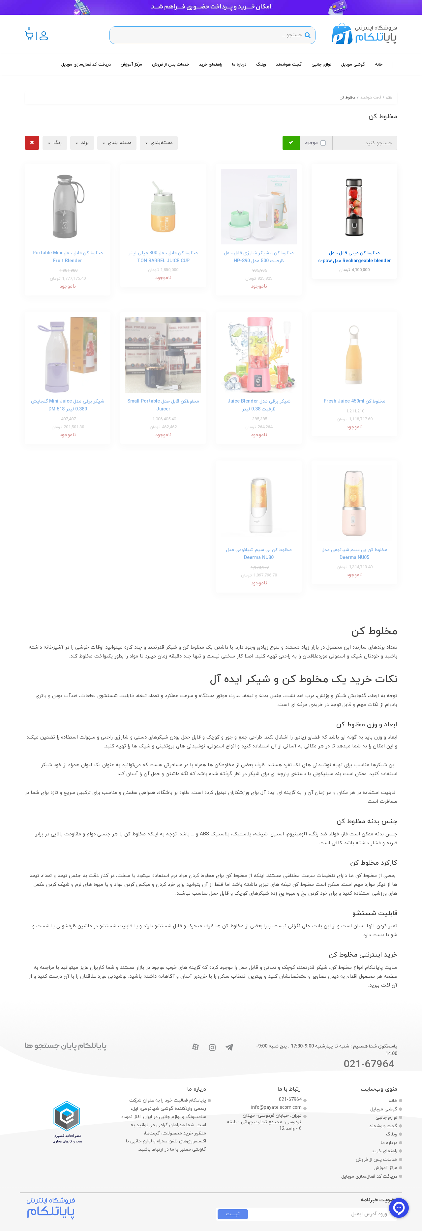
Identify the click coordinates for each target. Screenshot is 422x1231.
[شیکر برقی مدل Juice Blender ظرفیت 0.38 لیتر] (259, 354)
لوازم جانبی (321, 65)
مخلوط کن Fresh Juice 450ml (354, 401)
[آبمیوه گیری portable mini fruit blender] (354, 354)
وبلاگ (261, 65)
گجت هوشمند (289, 65)
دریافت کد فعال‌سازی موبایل (86, 65)
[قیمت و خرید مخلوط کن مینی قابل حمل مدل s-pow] (354, 206)
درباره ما (239, 65)
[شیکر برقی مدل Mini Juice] (68, 354)
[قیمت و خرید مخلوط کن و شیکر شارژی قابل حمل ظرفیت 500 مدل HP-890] (259, 206)
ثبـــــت (233, 1214)
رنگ (57, 142)
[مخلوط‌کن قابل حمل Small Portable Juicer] (163, 354)
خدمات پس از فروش (170, 65)
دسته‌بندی (160, 142)
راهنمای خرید (210, 65)
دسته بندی (118, 142)
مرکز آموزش (131, 65)
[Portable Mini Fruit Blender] (68, 206)
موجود (311, 142)
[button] (29, 35)
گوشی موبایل (353, 65)
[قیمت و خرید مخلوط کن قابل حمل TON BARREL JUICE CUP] (163, 206)
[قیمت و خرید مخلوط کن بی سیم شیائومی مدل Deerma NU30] (354, 503)
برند (84, 142)
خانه (378, 65)
